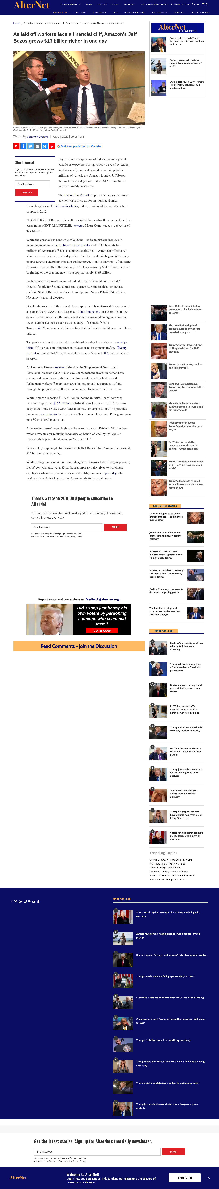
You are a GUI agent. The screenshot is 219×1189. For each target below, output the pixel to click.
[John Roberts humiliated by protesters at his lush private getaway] (195, 537)
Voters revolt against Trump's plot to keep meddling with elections (186, 836)
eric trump (180, 879)
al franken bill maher (170, 875)
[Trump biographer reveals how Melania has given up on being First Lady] (158, 816)
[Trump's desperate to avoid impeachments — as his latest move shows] (195, 518)
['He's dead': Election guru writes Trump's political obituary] (158, 795)
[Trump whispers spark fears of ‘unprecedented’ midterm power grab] (158, 669)
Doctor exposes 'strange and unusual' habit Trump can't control (186, 688)
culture (102, 4)
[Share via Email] (37, 146)
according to (49, 414)
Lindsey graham (169, 871)
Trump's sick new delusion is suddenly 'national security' (186, 729)
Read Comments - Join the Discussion (79, 646)
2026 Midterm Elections (154, 4)
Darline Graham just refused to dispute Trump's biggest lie (166, 591)
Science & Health (70, 4)
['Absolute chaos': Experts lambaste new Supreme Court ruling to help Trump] (195, 556)
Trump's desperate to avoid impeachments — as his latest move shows (166, 516)
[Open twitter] (195, 4)
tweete (78, 225)
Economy (129, 4)
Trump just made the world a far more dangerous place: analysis (186, 772)
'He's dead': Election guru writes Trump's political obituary (184, 793)
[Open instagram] (25, 901)
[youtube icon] (33, 901)
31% (106, 353)
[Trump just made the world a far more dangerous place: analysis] (158, 774)
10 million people (88, 311)
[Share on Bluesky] (45, 146)
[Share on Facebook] (23, 146)
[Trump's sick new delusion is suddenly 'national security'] (158, 732)
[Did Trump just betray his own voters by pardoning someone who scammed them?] (49, 619)
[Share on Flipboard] (16, 146)
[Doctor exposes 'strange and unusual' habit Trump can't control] (158, 690)
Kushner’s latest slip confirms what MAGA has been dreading (186, 646)
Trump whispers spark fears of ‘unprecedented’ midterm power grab (185, 667)
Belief (89, 4)
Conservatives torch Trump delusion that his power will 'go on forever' (187, 41)
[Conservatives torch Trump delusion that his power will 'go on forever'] (158, 44)
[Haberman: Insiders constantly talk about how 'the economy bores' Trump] (195, 575)
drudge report (166, 867)
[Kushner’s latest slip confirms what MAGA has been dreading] (158, 648)
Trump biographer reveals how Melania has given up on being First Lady (186, 815)
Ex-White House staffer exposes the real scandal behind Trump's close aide (184, 709)
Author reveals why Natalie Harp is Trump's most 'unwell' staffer (186, 63)
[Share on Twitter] (30, 146)
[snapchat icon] (38, 901)
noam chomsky (177, 859)
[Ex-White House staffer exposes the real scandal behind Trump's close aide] (158, 711)
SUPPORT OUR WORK (200, 12)
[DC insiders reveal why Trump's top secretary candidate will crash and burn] (158, 88)
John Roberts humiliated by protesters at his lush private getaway (165, 535)
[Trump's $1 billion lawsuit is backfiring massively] (123, 1045)
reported (60, 367)
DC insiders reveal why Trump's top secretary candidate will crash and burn (187, 84)
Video (115, 4)
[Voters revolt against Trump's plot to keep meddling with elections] (158, 837)
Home (16, 23)
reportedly (109, 473)
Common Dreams (37, 136)
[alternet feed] (198, 5)
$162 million (61, 403)
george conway (157, 859)
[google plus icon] (20, 901)
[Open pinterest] (29, 901)
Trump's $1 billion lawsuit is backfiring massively (163, 1040)
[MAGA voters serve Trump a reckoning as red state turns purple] (158, 753)
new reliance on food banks (72, 245)
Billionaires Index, (67, 206)
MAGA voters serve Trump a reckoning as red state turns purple (185, 751)
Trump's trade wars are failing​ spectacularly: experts (165, 976)
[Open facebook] (192, 4)
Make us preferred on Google (81, 146)
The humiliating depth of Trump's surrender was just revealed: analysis (164, 611)
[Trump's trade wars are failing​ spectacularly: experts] (123, 981)
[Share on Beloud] (52, 146)
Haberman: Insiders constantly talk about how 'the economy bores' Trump (166, 573)
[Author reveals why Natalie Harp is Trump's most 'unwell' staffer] (158, 66)
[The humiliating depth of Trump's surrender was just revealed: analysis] (195, 613)
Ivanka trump (166, 879)
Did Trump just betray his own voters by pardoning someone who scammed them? (102, 616)
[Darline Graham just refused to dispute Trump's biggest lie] (195, 594)
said (39, 328)
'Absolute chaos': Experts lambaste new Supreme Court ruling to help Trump (165, 554)
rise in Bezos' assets (78, 195)
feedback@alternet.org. (103, 599)
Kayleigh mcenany (165, 863)
